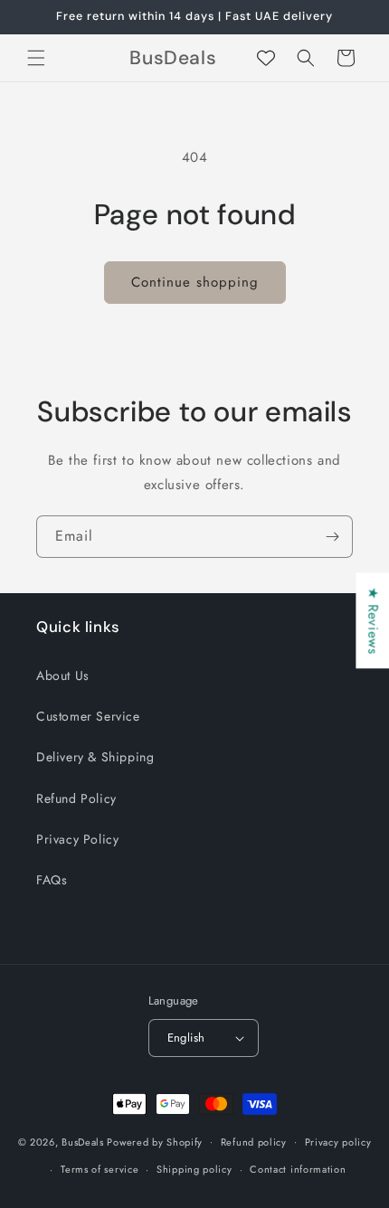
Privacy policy (338, 1142)
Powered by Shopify (155, 1141)
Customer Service (88, 716)
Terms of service (99, 1169)
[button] (36, 58)
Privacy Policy (77, 839)
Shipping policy (194, 1169)
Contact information (298, 1169)
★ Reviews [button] (373, 620)
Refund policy (254, 1142)
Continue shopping (195, 282)
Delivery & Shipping (95, 757)
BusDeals (83, 1141)
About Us (63, 675)
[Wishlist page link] (266, 58)
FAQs (51, 880)
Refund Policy (76, 798)
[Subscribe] (332, 536)
